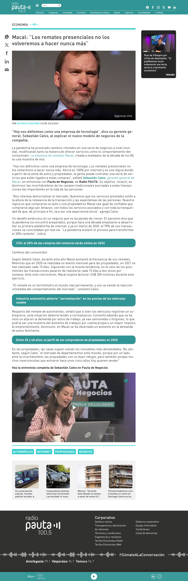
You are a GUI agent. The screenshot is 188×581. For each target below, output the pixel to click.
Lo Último (159, 12)
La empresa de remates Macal (51, 155)
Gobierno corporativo (147, 521)
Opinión (117, 12)
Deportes (129, 12)
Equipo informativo (146, 525)
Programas (53, 12)
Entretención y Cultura (99, 12)
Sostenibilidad (144, 12)
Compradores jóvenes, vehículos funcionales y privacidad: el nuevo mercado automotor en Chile (58, 494)
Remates (85, 451)
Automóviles (23, 451)
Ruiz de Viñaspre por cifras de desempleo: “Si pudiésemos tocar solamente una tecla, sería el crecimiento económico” (157, 63)
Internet (44, 451)
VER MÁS (170, 74)
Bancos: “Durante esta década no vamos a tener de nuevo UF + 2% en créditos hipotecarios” (89, 494)
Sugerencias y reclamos (108, 536)
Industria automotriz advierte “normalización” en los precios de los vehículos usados (70, 300)
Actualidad (67, 12)
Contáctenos (143, 529)
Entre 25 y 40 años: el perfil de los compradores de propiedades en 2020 (67, 340)
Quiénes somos (103, 521)
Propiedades (65, 451)
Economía (81, 12)
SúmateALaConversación (141, 555)
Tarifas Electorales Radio (109, 540)
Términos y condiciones (108, 533)
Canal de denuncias (146, 533)
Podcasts (40, 12)
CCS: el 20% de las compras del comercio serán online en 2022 (60, 243)
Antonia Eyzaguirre (28, 123)
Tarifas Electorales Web (108, 544)
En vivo (40, 575)
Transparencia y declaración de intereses (110, 527)
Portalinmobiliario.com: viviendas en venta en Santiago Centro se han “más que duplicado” (120, 494)
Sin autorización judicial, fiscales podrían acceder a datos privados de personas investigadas (24, 494)
